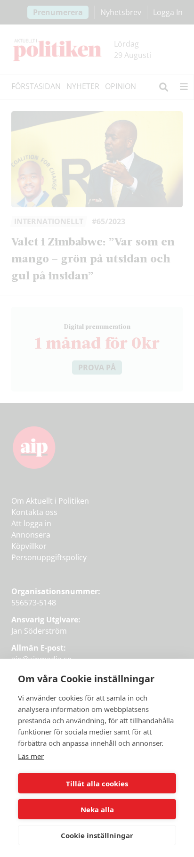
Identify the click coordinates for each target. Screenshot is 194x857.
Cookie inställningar (97, 835)
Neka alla (97, 809)
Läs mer (31, 756)
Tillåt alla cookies (97, 783)
